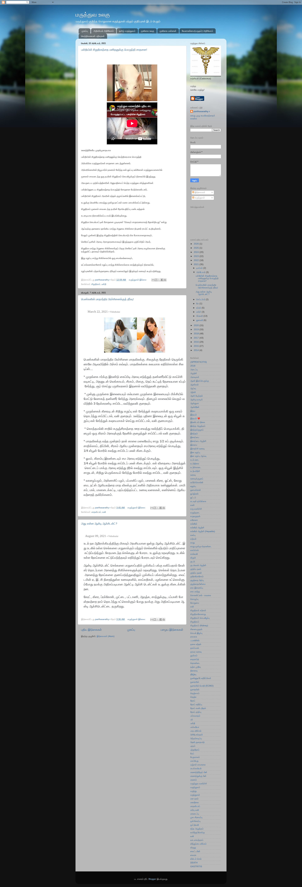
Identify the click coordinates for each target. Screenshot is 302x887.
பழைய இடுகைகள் (172, 629)
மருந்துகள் (195, 795)
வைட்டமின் (195, 851)
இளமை (193, 445)
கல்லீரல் (193, 524)
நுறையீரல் (194, 689)
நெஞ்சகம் (194, 693)
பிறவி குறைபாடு (197, 742)
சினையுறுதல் (196, 629)
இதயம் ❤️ (195, 418)
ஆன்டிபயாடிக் (196, 399)
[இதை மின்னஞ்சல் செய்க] (153, 279)
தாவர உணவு (196, 652)
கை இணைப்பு (196, 588)
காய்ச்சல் (194, 550)
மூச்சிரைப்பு (195, 821)
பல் (191, 719)
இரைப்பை (194, 437)
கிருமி (193, 558)
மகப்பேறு (194, 761)
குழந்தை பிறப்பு (197, 580)
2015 (196, 346)
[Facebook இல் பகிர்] (162, 279)
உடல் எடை (194, 460)
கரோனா (194, 520)
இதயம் (193, 415)
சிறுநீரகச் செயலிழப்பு (200, 618)
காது (192, 543)
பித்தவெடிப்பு (196, 738)
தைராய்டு (194, 659)
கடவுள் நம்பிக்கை (198, 501)
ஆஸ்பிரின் (194, 407)
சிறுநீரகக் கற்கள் (198, 610)
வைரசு (193, 855)
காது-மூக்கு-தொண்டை (201, 546)
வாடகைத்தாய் (196, 840)
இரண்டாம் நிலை (197, 422)
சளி (192, 607)
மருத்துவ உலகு (93, 14)
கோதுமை (194, 603)
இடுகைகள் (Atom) (106, 636)
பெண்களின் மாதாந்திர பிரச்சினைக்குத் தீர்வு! (107, 299)
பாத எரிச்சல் (195, 731)
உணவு (193, 475)
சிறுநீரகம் (95, 284)
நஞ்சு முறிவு (195, 667)
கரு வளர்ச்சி (196, 509)
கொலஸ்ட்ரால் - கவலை (200, 595)
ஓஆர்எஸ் (194, 494)
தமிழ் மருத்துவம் (127, 31)
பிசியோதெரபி (196, 735)
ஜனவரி (200, 320)
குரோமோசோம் (197, 576)
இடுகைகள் (199, 192)
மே (197, 303)
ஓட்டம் (193, 497)
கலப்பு (193, 535)
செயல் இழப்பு (196, 633)
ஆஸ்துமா (194, 403)
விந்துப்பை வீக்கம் (198, 844)
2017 (196, 338)
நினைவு (194, 671)
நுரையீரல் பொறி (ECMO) (202, 686)
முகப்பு (85, 31)
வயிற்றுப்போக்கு (197, 832)
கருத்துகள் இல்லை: (138, 280)
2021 (196, 264)
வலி (104, 512)
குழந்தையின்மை (198, 584)
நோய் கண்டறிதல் (198, 708)
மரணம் (193, 780)
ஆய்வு (193, 388)
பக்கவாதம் (195, 716)
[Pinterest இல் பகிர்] (165, 279)
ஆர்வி (193, 392)
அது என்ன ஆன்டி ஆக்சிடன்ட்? (99, 523)
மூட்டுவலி (194, 825)
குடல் (192, 561)
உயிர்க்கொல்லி (196, 482)
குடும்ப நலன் (196, 573)
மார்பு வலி (194, 810)
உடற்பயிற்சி (195, 471)
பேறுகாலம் (195, 757)
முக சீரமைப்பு (196, 817)
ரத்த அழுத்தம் (197, 829)
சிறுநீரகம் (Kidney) (199, 625)
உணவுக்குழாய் (196, 479)
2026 (196, 244)
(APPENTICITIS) (198, 362)
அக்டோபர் (201, 272)
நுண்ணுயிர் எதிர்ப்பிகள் (200, 678)
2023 (196, 256)
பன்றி (103, 284)
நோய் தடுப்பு (195, 712)
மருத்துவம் (195, 787)
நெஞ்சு (193, 697)
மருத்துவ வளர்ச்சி (198, 783)
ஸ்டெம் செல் (195, 859)
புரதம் (192, 746)
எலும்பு (193, 486)
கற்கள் (193, 539)
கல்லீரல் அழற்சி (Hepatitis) (202, 531)
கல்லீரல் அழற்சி (197, 527)
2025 (196, 248)
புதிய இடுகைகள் (91, 629)
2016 (196, 342)
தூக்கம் (193, 655)
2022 (196, 260)
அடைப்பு (194, 369)
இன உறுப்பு (195, 452)
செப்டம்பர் (201, 299)
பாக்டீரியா (194, 727)
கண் (192, 505)
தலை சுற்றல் (195, 644)
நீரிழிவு (193, 674)
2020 (196, 325)
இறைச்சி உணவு (197, 449)
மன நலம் (194, 799)
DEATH (194, 863)
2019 (196, 329)
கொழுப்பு (194, 599)
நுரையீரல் (194, 682)
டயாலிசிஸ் (194, 640)
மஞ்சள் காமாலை (198, 765)
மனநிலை (194, 802)
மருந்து (193, 791)
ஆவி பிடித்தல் (196, 396)
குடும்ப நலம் (195, 569)
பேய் (192, 753)
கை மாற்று (195, 591)
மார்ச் (199, 312)
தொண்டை (195, 663)
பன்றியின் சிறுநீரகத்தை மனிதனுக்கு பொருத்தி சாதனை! (114, 49)
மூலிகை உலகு (147, 31)
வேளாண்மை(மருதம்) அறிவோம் (197, 31)
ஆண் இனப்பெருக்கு (199, 381)
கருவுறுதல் (195, 516)
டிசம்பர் (199, 268)
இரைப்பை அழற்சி (198, 441)
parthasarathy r (201, 111)
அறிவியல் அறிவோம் (103, 31)
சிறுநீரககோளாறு (198, 614)
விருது (193, 847)
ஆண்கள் (194, 385)
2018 (196, 333)
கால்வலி (194, 554)
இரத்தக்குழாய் (197, 430)
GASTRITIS (196, 866)
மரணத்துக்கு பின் (198, 776)
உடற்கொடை (195, 467)
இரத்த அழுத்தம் (197, 426)
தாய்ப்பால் (194, 648)
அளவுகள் (194, 377)
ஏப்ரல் (199, 308)
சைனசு (193, 637)
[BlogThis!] (156, 279)
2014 (196, 350)
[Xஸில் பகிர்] (159, 279)
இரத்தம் (194, 433)
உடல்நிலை (194, 463)
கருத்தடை (195, 513)
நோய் (192, 701)
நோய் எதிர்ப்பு (196, 704)
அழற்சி (193, 373)
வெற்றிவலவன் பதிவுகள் (93, 36)
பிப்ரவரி (199, 316)
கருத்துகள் (199, 198)
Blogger (152, 879)
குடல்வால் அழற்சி (198, 565)
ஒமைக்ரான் (195, 490)
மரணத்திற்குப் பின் (198, 772)
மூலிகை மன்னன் (168, 31)
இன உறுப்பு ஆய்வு (198, 456)
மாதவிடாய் (96, 512)
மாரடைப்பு (194, 814)
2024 (196, 252)
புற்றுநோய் (194, 750)
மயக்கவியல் (195, 768)
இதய (192, 411)
